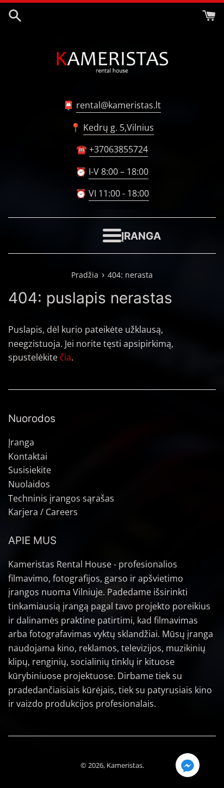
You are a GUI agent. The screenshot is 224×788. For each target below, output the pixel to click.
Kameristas (124, 765)
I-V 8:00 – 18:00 (118, 172)
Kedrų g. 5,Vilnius (118, 127)
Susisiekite (29, 470)
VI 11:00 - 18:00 (119, 193)
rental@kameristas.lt (118, 105)
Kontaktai (27, 456)
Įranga (21, 442)
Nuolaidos (29, 484)
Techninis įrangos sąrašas (61, 498)
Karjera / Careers (43, 512)
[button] (188, 766)
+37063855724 (118, 149)
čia (65, 357)
